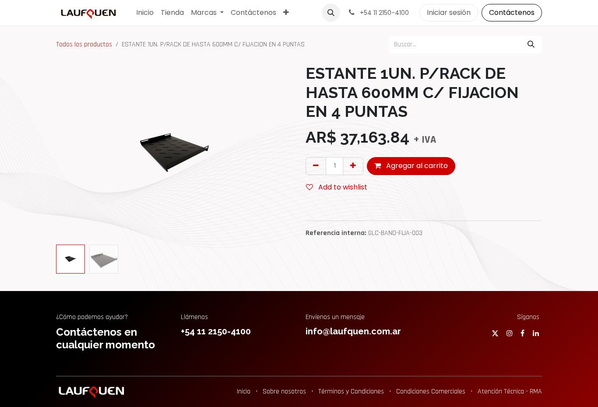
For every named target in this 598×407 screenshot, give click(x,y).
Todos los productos (84, 44)
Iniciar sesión (449, 12)
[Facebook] (522, 333)
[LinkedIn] (536, 333)
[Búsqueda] (531, 44)
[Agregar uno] (353, 166)
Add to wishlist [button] (342, 187)
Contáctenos (512, 12)
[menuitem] (145, 12)
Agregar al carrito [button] (416, 166)
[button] (331, 13)
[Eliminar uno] (316, 166)
